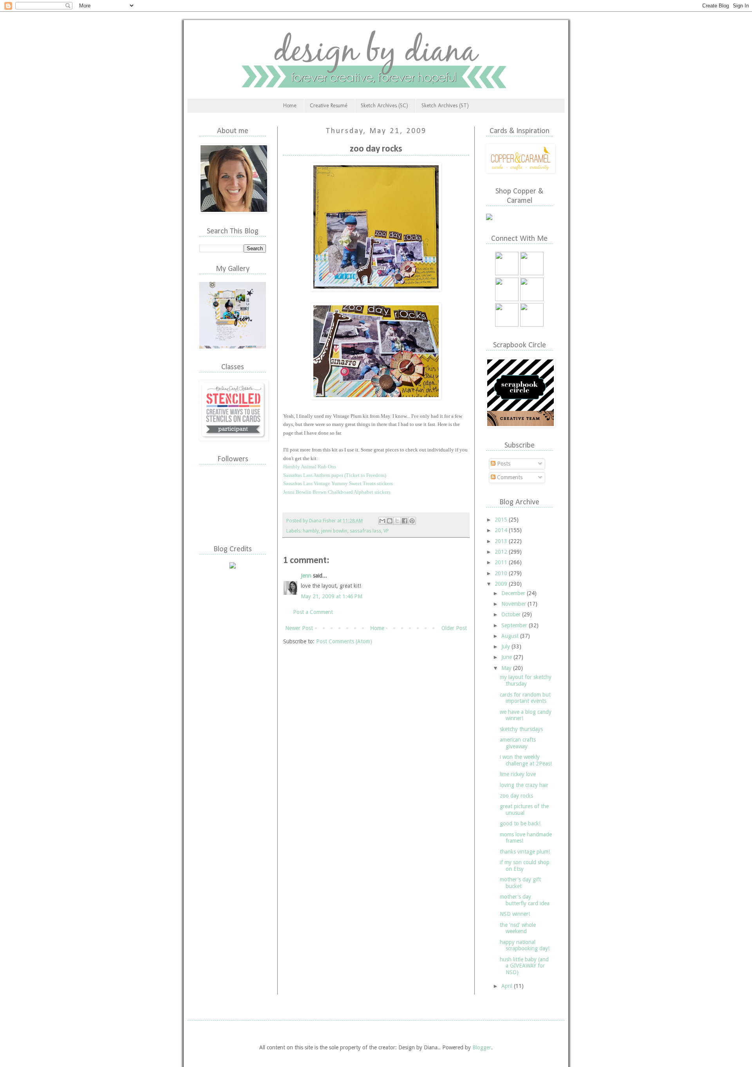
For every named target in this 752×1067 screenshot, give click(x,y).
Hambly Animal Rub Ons (309, 466)
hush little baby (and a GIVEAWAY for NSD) (524, 966)
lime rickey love (518, 774)
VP (386, 531)
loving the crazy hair (524, 785)
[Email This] (382, 521)
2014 (502, 530)
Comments (508, 477)
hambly (311, 531)
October (511, 614)
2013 (502, 541)
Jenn (306, 575)
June (507, 657)
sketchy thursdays (521, 729)
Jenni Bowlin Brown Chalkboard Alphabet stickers (336, 492)
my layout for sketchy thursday (525, 680)
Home (289, 105)
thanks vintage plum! (525, 852)
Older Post (454, 628)
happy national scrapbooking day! (525, 945)
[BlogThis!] (390, 521)
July (506, 646)
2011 (502, 562)
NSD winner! (515, 914)
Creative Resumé (328, 105)
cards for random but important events (525, 697)
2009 (502, 584)
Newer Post (299, 628)
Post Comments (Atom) (344, 641)
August (510, 636)
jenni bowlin (334, 531)
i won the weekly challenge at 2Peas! (526, 760)
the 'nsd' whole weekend (518, 928)
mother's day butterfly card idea (525, 900)
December (514, 593)
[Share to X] (397, 521)
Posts (502, 463)
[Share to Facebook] (405, 521)
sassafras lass (365, 531)
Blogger (481, 1047)
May (507, 668)
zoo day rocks (516, 796)
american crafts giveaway (518, 743)
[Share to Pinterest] (412, 521)
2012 (502, 552)
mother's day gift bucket (520, 882)
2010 (502, 573)
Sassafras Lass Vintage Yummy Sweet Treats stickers (338, 483)
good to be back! (520, 823)
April (507, 986)
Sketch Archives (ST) (445, 105)
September (515, 625)
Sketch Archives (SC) (384, 105)
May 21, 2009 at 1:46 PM (331, 596)
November (514, 604)
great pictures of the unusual (524, 809)
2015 (502, 519)
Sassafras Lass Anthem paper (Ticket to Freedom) (334, 475)
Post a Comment (313, 612)
